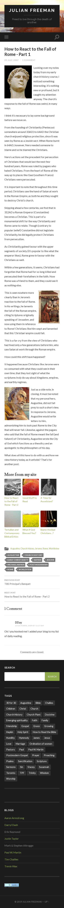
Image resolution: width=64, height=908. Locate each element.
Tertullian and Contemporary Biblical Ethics (11, 533)
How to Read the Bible (44, 732)
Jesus (47, 737)
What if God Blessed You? (29, 531)
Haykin (37, 560)
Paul (21, 749)
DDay (18, 622)
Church (34, 708)
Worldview (54, 548)
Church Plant (34, 714)
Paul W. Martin (35, 749)
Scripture (42, 761)
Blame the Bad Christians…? (48, 531)
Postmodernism (39, 564)
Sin (21, 767)
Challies (49, 702)
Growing (48, 726)
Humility (10, 737)
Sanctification (25, 761)
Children (10, 708)
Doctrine (49, 714)
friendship (11, 726)
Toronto (10, 773)
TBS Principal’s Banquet (17, 582)
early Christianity (17, 560)
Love (8, 743)
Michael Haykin (15, 564)
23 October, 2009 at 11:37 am (29, 625)
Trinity (32, 773)
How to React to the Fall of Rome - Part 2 (11, 501)
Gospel (25, 726)
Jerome (38, 548)
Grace (36, 726)
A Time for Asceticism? (47, 499)
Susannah (44, 767)
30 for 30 (11, 702)
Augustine (15, 548)
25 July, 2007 (11, 60)
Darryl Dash (11, 824)
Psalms (10, 761)
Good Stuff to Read (29, 499)
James (36, 737)
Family (45, 720)
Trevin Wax (10, 866)
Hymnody (24, 737)
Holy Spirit (23, 732)
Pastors (10, 749)
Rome (45, 548)
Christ (23, 708)
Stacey (31, 767)
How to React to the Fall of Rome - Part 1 (30, 51)
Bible (38, 702)
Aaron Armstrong (14, 817)
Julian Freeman (32, 10)
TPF (22, 773)
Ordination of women (41, 743)
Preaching (49, 755)
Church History (27, 548)
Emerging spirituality (17, 720)
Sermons (11, 767)
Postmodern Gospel (17, 755)
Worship (10, 778)
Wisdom (44, 773)
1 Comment (28, 60)
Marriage (20, 743)
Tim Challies (11, 859)
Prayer (35, 755)
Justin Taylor (11, 838)
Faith (34, 720)
